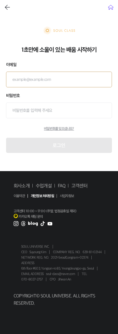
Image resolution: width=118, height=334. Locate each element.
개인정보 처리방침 (42, 196)
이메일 (11, 64)
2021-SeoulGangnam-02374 (69, 257)
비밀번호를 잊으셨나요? (59, 128)
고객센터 (79, 185)
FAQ (62, 185)
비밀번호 (13, 95)
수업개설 (44, 185)
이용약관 (19, 196)
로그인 (59, 145)
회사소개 (22, 185)
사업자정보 (67, 196)
